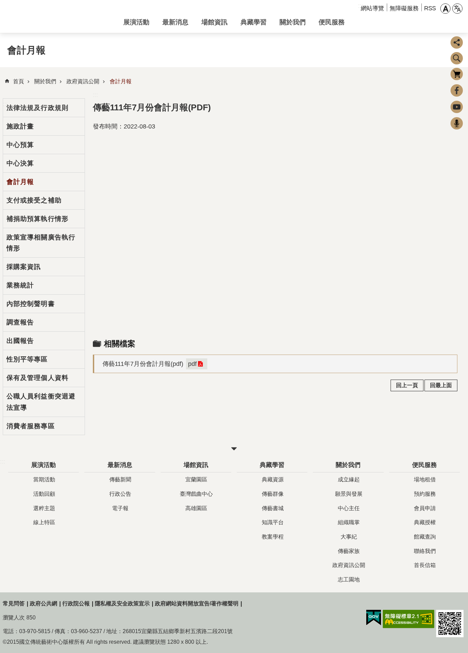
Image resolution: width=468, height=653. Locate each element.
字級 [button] (445, 8)
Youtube (457, 107)
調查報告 (20, 322)
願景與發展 (348, 494)
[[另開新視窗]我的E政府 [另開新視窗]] (373, 618)
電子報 (120, 508)
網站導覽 (372, 8)
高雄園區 (196, 508)
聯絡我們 (425, 551)
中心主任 (349, 508)
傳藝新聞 (120, 479)
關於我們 (293, 22)
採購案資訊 (24, 266)
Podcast (457, 123)
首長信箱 (425, 565)
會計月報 (121, 81)
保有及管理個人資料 (38, 377)
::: (95, 94)
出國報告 (20, 340)
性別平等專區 (27, 359)
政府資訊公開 (82, 81)
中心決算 (20, 163)
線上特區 (44, 522)
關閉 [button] (234, 449)
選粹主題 (44, 508)
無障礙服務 (404, 8)
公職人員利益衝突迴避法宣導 (41, 401)
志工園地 (349, 579)
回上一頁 (407, 385)
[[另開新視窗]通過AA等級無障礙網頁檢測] (408, 619)
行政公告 (120, 494)
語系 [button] (457, 8)
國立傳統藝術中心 (57, 16)
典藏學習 (254, 22)
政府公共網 (43, 603)
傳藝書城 (273, 508)
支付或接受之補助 (34, 200)
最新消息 (175, 22)
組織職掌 (349, 522)
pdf (192, 363)
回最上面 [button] (441, 385)
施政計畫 (20, 126)
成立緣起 (349, 479)
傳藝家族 (349, 551)
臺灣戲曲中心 (196, 494)
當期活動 (44, 479)
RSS (430, 8)
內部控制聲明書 (31, 303)
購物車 (457, 74)
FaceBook (457, 90)
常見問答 (14, 603)
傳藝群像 (273, 494)
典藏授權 (425, 522)
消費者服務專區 (31, 426)
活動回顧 (44, 494)
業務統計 (20, 285)
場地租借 (425, 479)
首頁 (18, 81)
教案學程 (273, 537)
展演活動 (136, 22)
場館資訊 (214, 22)
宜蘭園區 (196, 479)
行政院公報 (76, 603)
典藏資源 (273, 479)
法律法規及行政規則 (38, 107)
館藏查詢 (425, 537)
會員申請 (425, 508)
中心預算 (20, 144)
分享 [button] (457, 42)
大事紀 (349, 537)
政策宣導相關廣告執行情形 (41, 242)
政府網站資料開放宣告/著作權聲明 (196, 603)
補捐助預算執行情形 (38, 218)
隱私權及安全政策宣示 (122, 603)
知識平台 (273, 522)
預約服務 (425, 494)
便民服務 (332, 22)
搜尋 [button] (457, 58)
